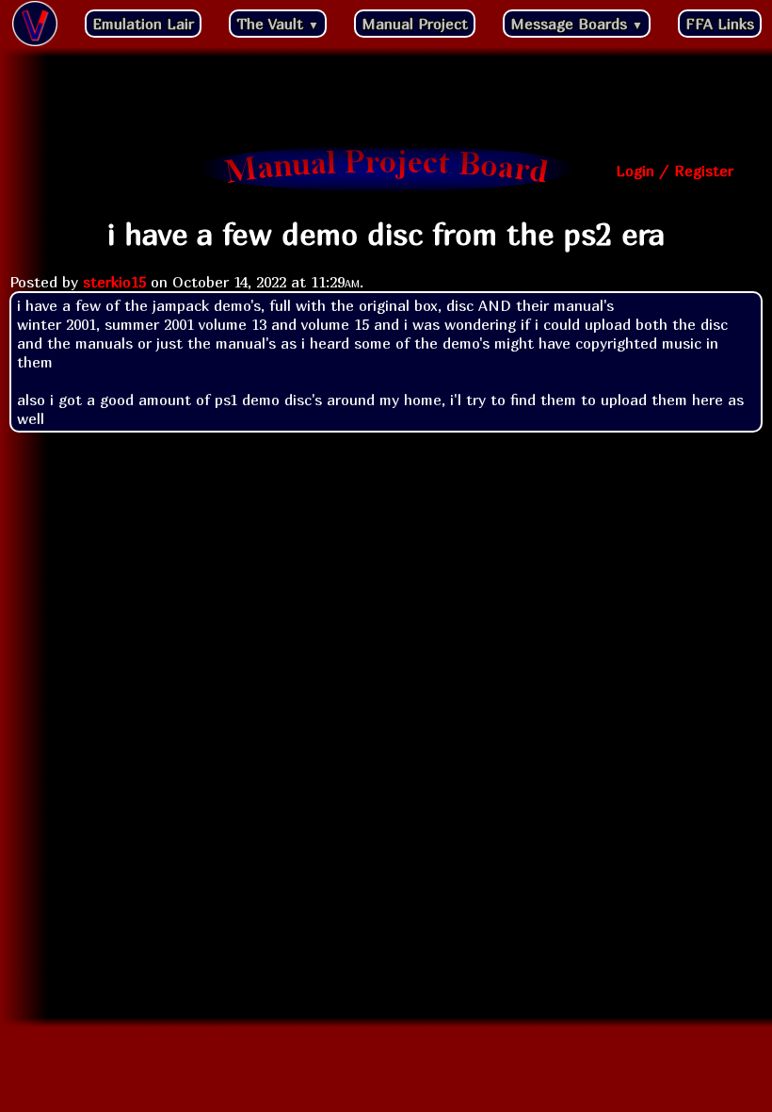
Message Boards (576, 23)
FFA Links (719, 23)
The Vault (277, 23)
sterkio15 (114, 281)
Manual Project (415, 23)
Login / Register (674, 170)
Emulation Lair (143, 23)
